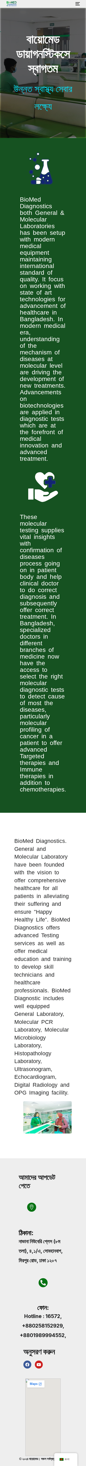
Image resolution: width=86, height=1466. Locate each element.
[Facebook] (27, 1365)
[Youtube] (39, 1365)
